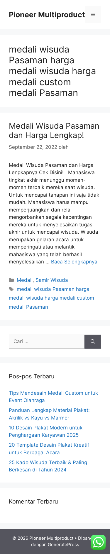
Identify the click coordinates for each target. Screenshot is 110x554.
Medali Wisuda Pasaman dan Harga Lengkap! (54, 130)
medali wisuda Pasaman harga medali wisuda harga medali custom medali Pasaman (51, 298)
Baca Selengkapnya (74, 262)
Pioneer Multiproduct (47, 14)
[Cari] (92, 342)
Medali (25, 280)
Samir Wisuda (51, 280)
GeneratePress (63, 544)
